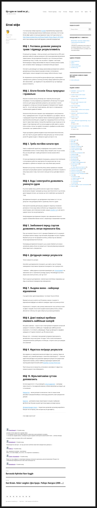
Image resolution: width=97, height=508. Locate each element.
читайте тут (53, 210)
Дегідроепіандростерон (30, 407)
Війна (72, 141)
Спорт (60, 12)
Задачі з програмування (78, 162)
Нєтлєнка (65, 12)
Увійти (72, 62)
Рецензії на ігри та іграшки (77, 168)
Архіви (86, 12)
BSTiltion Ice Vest (75, 117)
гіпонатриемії (58, 270)
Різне (72, 175)
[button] (90, 11)
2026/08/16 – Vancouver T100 (77, 91)
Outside (43, 31)
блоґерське (75, 176)
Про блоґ (77, 12)
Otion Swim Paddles (75, 105)
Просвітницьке (74, 164)
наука (7, 39)
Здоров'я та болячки (76, 146)
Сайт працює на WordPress (31, 501)
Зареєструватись (75, 61)
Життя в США (74, 144)
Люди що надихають (77, 178)
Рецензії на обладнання (77, 172)
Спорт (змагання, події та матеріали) (80, 184)
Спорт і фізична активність (78, 167)
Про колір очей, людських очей (78, 102)
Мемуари (71, 12)
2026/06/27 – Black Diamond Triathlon (79, 113)
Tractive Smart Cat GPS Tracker (78, 94)
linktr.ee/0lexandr (75, 80)
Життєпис (73, 143)
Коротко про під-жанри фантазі (78, 98)
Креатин (25, 401)
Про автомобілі (74, 156)
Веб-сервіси (74, 140)
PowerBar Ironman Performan (51, 363)
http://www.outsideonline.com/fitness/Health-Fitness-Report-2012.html (43, 37)
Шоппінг (74, 183)
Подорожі (73, 154)
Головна (44, 12)
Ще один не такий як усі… (18, 11)
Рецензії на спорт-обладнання (78, 173)
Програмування (75, 160)
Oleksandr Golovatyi (9, 35)
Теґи (82, 12)
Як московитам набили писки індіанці (80, 109)
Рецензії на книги (75, 170)
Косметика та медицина (77, 152)
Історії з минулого (75, 149)
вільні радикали (50, 384)
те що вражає (75, 181)
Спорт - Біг (7, 42)
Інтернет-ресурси (75, 148)
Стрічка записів (75, 64)
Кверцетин (26, 392)
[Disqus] (36, 447)
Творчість (73, 186)
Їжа (72, 151)
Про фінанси (74, 159)
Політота (74, 179)
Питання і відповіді (52, 12)
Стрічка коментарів (76, 66)
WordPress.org (74, 67)
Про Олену (73, 157)
